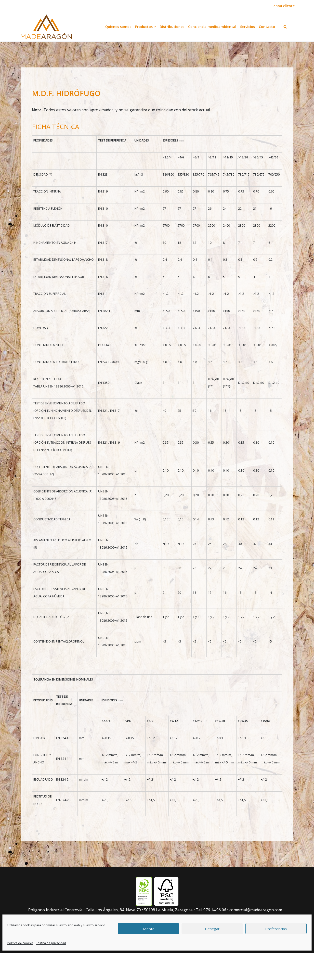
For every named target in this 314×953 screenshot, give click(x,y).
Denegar (212, 928)
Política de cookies (20, 943)
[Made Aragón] (46, 26)
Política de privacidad (51, 943)
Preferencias (276, 928)
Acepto (149, 928)
